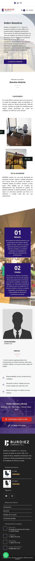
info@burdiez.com (14, 548)
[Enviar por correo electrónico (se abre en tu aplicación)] (20, 3)
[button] (15, 61)
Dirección (6, 511)
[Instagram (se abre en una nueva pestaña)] (17, 3)
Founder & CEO (8, 343)
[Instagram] (12, 496)
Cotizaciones (7, 507)
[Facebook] (6, 496)
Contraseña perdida (9, 518)
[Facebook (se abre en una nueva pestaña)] (14, 3)
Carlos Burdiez (9, 342)
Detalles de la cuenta (9, 515)
